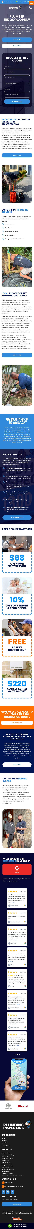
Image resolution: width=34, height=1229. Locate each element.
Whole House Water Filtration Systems (13, 1175)
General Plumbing (7, 1164)
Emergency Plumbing (8, 1155)
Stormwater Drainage (8, 1169)
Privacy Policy (5, 1146)
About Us (4, 1140)
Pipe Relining (5, 1160)
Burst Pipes (5, 1156)
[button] (31, 3)
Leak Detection (6, 1162)
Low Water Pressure (7, 1173)
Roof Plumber (5, 1168)
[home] (15, 7)
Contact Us (5, 1142)
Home (3, 1138)
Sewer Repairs (6, 1171)
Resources (5, 1144)
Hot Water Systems (7, 1166)
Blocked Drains (6, 1153)
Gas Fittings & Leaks (7, 1158)
